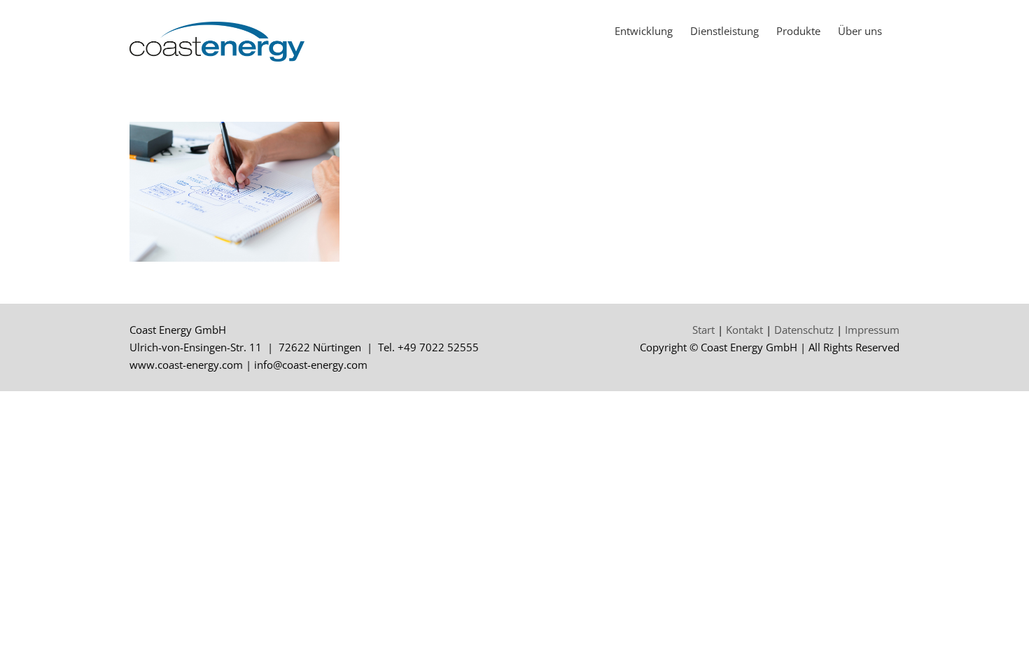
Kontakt (744, 330)
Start (703, 330)
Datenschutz (804, 330)
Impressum (872, 330)
